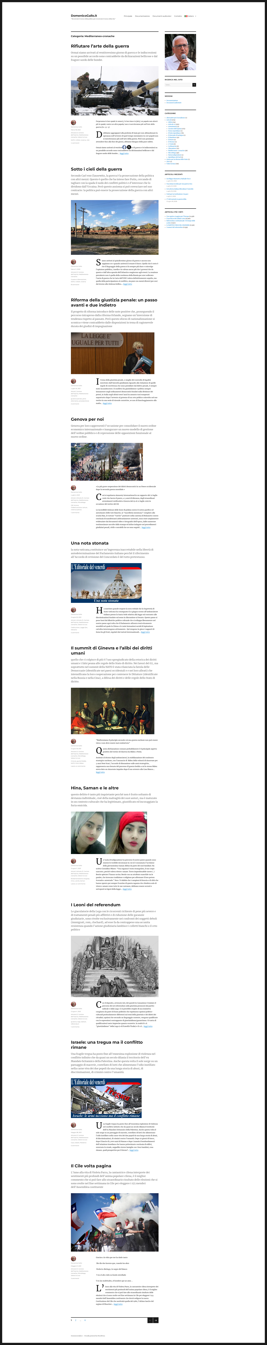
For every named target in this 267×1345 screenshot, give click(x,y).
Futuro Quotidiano (174, 131)
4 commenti (75, 143)
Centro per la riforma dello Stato (177, 159)
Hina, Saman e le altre (95, 787)
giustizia (74, 1022)
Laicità (77, 881)
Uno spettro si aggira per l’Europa (177, 216)
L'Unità (170, 144)
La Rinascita (172, 146)
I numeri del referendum (174, 227)
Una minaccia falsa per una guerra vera (179, 184)
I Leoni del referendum (95, 904)
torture (84, 507)
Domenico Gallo (76, 127)
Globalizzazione (76, 507)
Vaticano (74, 629)
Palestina (83, 1142)
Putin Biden (80, 763)
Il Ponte (170, 140)
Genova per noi (87, 419)
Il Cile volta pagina (91, 1165)
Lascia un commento (78, 766)
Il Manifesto (172, 137)
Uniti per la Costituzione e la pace (177, 194)
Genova (76, 505)
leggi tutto (107, 403)
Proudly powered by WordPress (94, 1336)
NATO (73, 140)
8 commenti (75, 284)
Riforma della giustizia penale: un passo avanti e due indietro (114, 302)
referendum (75, 1024)
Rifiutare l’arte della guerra (100, 46)
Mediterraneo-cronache (176, 150)
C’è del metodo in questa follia (176, 199)
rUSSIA (78, 140)
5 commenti (75, 1145)
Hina (72, 881)
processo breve (84, 401)
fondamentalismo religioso (80, 878)
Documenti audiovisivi (162, 16)
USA (88, 140)
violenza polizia (76, 509)
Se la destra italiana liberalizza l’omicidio (179, 189)
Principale (128, 16)
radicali (83, 1022)
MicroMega (82, 502)
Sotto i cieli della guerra (96, 169)
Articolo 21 (74, 133)
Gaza (72, 1142)
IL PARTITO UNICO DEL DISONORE (177, 225)
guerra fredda (81, 761)
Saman (82, 881)
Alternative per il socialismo (175, 118)
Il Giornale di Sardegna (175, 135)
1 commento (75, 512)
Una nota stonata (90, 543)
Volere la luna (82, 137)
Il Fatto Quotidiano (174, 133)
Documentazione (142, 16)
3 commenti (75, 1278)
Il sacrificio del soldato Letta (175, 218)
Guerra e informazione (78, 279)
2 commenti (75, 404)
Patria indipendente (174, 155)
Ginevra (73, 761)
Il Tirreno (171, 142)
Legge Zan (83, 627)
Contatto (178, 16)
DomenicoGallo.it (84, 15)
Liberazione (172, 148)
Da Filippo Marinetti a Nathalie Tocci (178, 179)
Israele (77, 1142)
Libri (168, 161)
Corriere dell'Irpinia (174, 129)
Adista (170, 122)
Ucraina (83, 140)
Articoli (73, 391)
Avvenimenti (172, 126)
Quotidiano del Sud (174, 157)
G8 (72, 505)
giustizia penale (76, 399)
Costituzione (75, 627)
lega (78, 1022)
